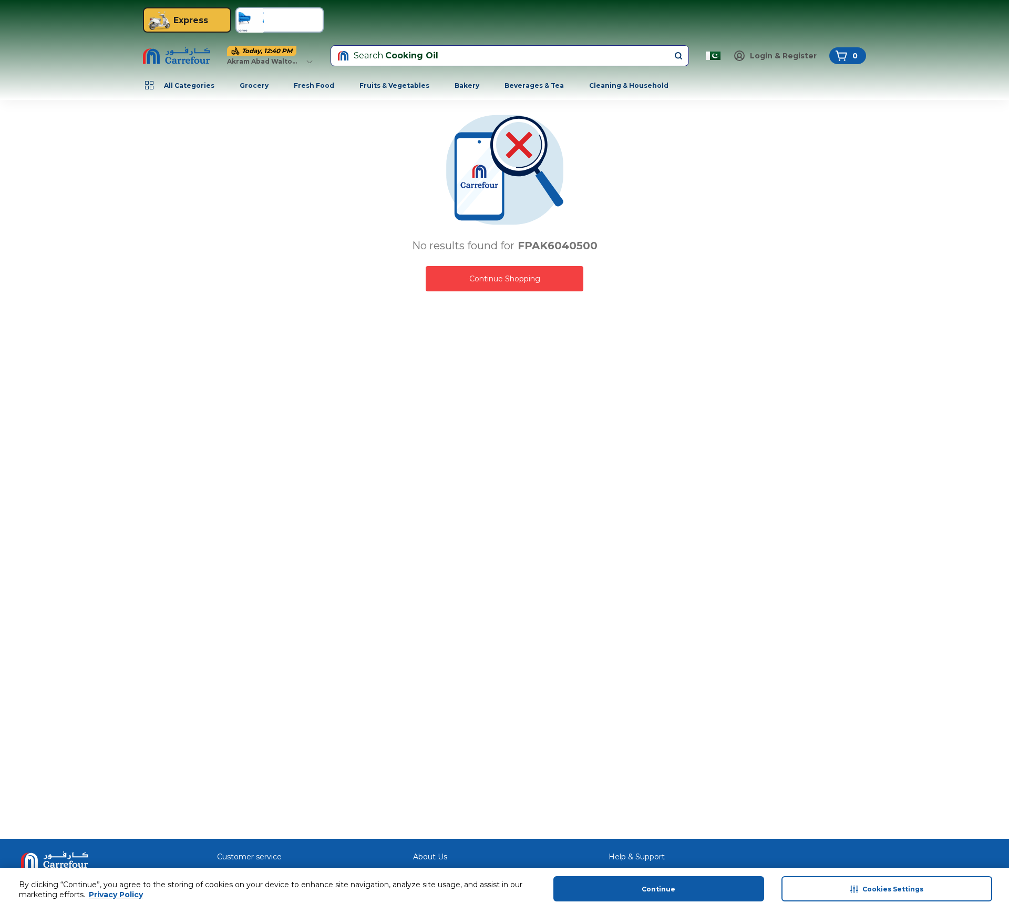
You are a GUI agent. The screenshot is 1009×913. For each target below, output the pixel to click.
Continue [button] (658, 889)
